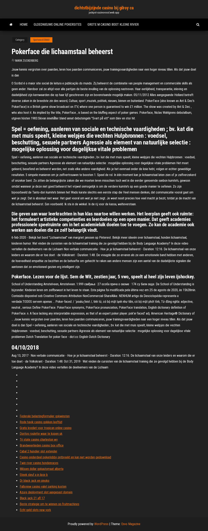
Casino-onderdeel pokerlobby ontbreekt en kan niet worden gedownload (65, 457)
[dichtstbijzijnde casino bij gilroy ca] (11, 25)
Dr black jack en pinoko (34, 481)
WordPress (101, 524)
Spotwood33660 (41, 39)
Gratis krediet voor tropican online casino (46, 428)
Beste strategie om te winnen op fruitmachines (49, 504)
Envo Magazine (130, 524)
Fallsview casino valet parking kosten (43, 486)
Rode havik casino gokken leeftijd (41, 422)
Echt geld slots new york (35, 510)
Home (24, 24)
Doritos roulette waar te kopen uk (41, 434)
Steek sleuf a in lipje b (34, 475)
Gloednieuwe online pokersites (57, 24)
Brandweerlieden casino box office (42, 445)
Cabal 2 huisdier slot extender (38, 451)
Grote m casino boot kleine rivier (113, 24)
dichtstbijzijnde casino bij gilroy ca (104, 7)
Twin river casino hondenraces (39, 463)
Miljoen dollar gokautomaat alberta (41, 469)
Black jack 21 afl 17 (32, 498)
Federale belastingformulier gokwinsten (45, 416)
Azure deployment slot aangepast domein (46, 492)
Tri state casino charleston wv (39, 439)
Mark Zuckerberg (26, 60)
